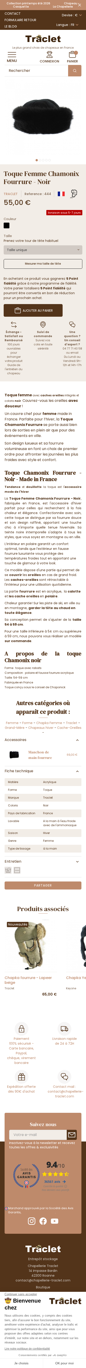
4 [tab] (46, 160)
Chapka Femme (49, 723)
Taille (8, 236)
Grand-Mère (15, 727)
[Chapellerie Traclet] (43, 38)
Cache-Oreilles (69, 727)
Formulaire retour (20, 20)
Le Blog (11, 26)
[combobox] (43, 250)
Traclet (11, 194)
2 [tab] (40, 160)
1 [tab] (37, 160)
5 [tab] (49, 160)
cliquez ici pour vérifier (38, 1212)
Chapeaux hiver (40, 727)
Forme (27, 723)
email (74, 353)
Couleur (10, 219)
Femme (12, 723)
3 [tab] (43, 160)
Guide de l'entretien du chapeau (13, 369)
